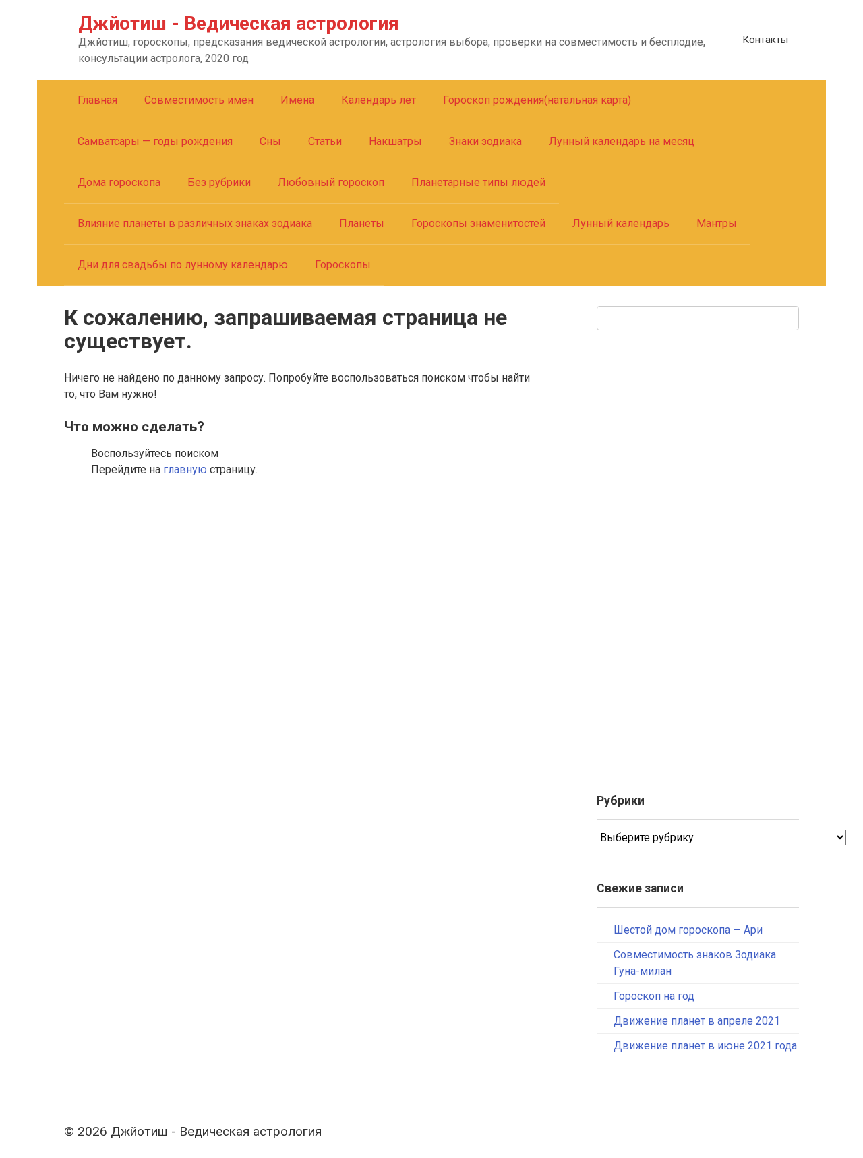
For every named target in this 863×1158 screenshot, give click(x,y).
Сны (270, 141)
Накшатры (395, 141)
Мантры (716, 223)
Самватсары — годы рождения (155, 141)
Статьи (325, 141)
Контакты (765, 40)
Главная (97, 100)
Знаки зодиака (485, 141)
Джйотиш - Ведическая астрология (238, 23)
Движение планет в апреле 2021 (697, 1020)
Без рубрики (219, 182)
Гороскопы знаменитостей (478, 223)
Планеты (361, 223)
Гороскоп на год (654, 995)
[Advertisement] (698, 556)
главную (185, 469)
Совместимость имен (199, 100)
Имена (297, 100)
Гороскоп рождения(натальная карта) (537, 100)
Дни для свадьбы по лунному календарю (183, 264)
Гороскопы (343, 264)
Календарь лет (378, 100)
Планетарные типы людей (478, 182)
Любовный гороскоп (331, 182)
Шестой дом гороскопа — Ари (688, 929)
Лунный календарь (620, 223)
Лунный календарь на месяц (621, 141)
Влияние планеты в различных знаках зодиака (195, 223)
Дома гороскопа (119, 182)
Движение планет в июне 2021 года (705, 1045)
